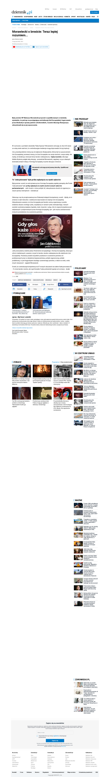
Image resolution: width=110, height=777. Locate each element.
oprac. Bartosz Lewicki (17, 39)
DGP (71, 9)
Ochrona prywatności (58, 772)
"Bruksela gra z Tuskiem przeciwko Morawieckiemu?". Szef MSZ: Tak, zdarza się (21, 312)
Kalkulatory (89, 752)
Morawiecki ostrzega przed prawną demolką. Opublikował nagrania (50, 168)
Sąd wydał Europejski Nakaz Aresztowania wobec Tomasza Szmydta (20, 332)
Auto (32, 755)
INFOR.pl (47, 9)
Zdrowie (33, 764)
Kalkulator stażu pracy (91, 759)
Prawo (66, 755)
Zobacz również (52, 173)
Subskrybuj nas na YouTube (23, 47)
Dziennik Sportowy (52, 24)
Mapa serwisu (71, 772)
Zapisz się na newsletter (41, 47)
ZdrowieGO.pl (78, 9)
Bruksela (48, 280)
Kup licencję (29, 273)
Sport (32, 762)
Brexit (55, 280)
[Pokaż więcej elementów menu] (97, 17)
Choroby (67, 762)
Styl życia (67, 766)
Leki (66, 759)
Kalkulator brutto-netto (91, 764)
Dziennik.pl (34, 752)
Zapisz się (55, 740)
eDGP (13, 759)
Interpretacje (15, 764)
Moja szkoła (50, 760)
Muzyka (49, 766)
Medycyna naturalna (70, 760)
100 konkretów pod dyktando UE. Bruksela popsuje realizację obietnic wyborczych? (42, 312)
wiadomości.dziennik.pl (23, 27)
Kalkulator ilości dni (90, 757)
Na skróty (15, 752)
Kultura (49, 768)
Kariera (37, 772)
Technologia (34, 757)
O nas (21, 772)
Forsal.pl (14, 760)
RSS (97, 772)
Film (48, 764)
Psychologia (68, 764)
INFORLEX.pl (63, 9)
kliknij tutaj (63, 746)
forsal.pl (55, 9)
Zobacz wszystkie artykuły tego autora (22, 328)
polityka (31, 27)
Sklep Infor (14, 766)
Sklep (96, 9)
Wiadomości (16, 20)
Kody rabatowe (51, 757)
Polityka (25, 20)
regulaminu (56, 735)
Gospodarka (34, 759)
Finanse (67, 757)
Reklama (29, 772)
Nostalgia (23, 24)
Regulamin (46, 772)
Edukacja (50, 759)
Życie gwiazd (51, 762)
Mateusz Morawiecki (24, 280)
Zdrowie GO (31, 24)
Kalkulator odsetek (90, 762)
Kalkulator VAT (89, 760)
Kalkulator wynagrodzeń (91, 766)
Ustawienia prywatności (85, 772)
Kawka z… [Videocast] (40, 24)
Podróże (33, 766)
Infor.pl (13, 755)
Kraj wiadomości (66, 362)
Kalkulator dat (89, 755)
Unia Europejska (38, 280)
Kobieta (49, 755)
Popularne (55, 362)
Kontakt (14, 772)
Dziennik (14, 27)
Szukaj (95, 12)
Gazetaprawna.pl (16, 757)
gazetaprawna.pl (89, 9)
